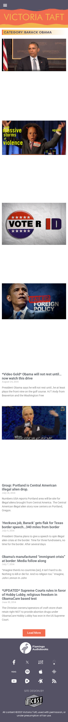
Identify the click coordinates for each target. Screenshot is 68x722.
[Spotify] (27, 671)
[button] (5, 5)
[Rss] (54, 681)
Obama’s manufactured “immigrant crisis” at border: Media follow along (33, 559)
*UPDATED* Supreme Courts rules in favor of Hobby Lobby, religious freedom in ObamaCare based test (34, 594)
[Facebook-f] (14, 662)
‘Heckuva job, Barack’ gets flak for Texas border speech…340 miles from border (32, 525)
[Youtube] (14, 681)
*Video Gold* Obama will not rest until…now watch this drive (32, 376)
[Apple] (41, 671)
